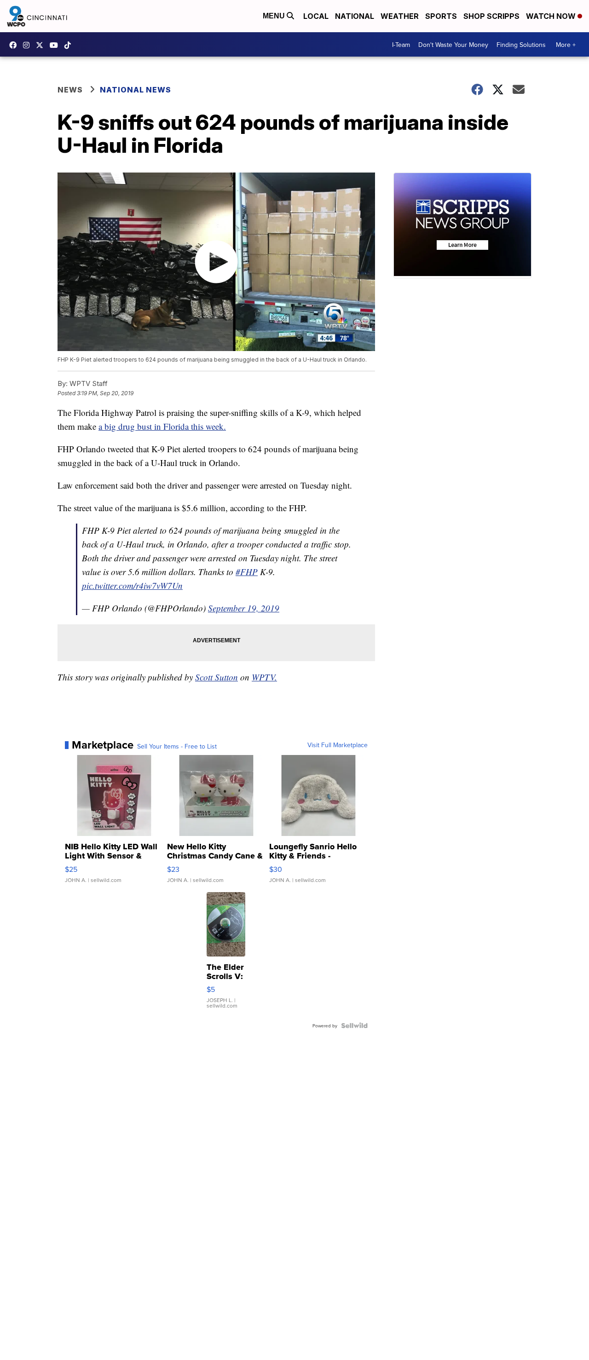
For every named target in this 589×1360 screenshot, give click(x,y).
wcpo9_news (28, 45)
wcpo (42, 45)
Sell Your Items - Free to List (177, 746)
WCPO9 (15, 45)
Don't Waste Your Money (453, 44)
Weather (400, 16)
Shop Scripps (491, 16)
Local (316, 16)
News (70, 89)
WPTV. (264, 677)
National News (135, 89)
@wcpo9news (69, 45)
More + (566, 44)
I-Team (401, 44)
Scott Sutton (216, 677)
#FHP (247, 571)
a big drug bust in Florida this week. (162, 426)
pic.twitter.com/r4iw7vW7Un (132, 585)
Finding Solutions (521, 44)
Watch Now (551, 16)
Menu (275, 16)
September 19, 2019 (243, 608)
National (354, 16)
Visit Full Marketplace (337, 745)
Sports (441, 16)
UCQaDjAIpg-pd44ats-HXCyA (56, 45)
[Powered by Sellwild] (354, 1025)
